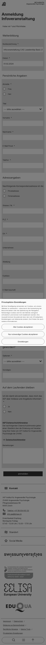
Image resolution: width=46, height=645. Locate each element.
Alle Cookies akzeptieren (23, 327)
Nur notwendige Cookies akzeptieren (23, 334)
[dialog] (23, 322)
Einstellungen (23, 342)
